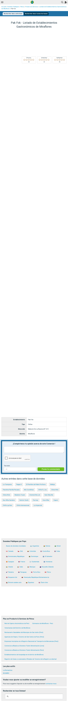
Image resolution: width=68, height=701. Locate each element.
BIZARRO (6, 673)
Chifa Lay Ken (7, 505)
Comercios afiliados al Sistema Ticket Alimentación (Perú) (24, 650)
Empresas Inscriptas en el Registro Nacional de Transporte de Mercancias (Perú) (31, 641)
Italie (21, 567)
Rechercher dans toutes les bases (36, 13)
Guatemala (35, 562)
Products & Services (31, 6)
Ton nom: (7, 466)
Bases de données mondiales (16, 546)
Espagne (11, 562)
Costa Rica (46, 551)
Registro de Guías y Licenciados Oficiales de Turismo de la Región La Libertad (30, 659)
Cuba (58, 551)
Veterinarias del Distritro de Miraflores (17, 628)
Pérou (22, 6)
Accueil (3, 6)
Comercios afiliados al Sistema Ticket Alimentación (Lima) (24, 646)
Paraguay (23, 572)
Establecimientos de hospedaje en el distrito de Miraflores (24, 654)
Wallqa (52, 484)
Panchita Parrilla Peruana (11, 490)
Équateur (31, 582)
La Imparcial (38, 505)
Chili (21, 551)
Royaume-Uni (12, 577)
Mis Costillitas (29, 490)
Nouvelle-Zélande (48, 567)
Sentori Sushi (23, 500)
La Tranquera (7, 484)
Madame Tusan (20, 495)
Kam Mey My (49, 495)
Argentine (35, 546)
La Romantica (7, 670)
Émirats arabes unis (14, 582)
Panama (11, 572)
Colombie (32, 551)
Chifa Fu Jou (42, 490)
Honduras (49, 562)
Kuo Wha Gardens (9, 500)
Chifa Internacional (23, 505)
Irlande (10, 567)
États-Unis (44, 582)
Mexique (32, 567)
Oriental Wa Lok (34, 495)
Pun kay (35, 500)
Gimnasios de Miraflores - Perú (42, 623)
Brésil (59, 546)
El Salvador (48, 556)
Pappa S (19, 484)
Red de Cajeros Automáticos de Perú (17, 623)
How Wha (46, 500)
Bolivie (48, 546)
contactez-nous (51, 683)
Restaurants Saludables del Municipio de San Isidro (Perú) (24, 632)
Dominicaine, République (16, 556)
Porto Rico (36, 572)
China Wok (54, 490)
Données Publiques (13, 6)
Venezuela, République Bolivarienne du (36, 577)
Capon (56, 500)
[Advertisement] (34, 42)
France (23, 562)
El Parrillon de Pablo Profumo (36, 484)
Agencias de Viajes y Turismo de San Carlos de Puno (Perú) (24, 637)
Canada (10, 551)
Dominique (34, 556)
